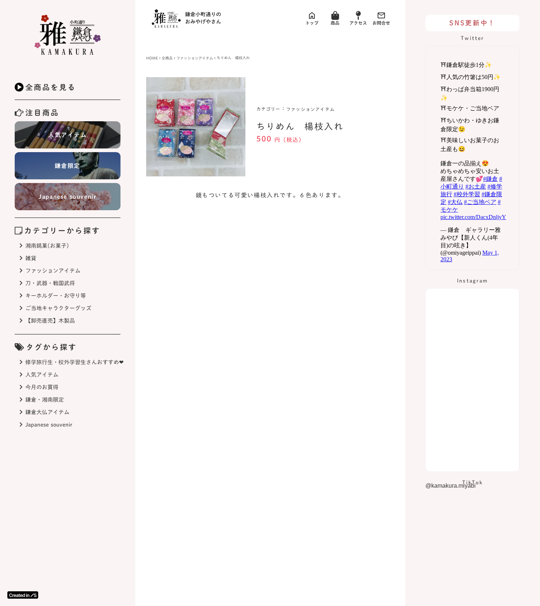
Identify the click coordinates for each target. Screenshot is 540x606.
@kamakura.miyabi (450, 486)
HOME (152, 58)
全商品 (167, 58)
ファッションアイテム (194, 58)
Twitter (472, 38)
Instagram (472, 280)
